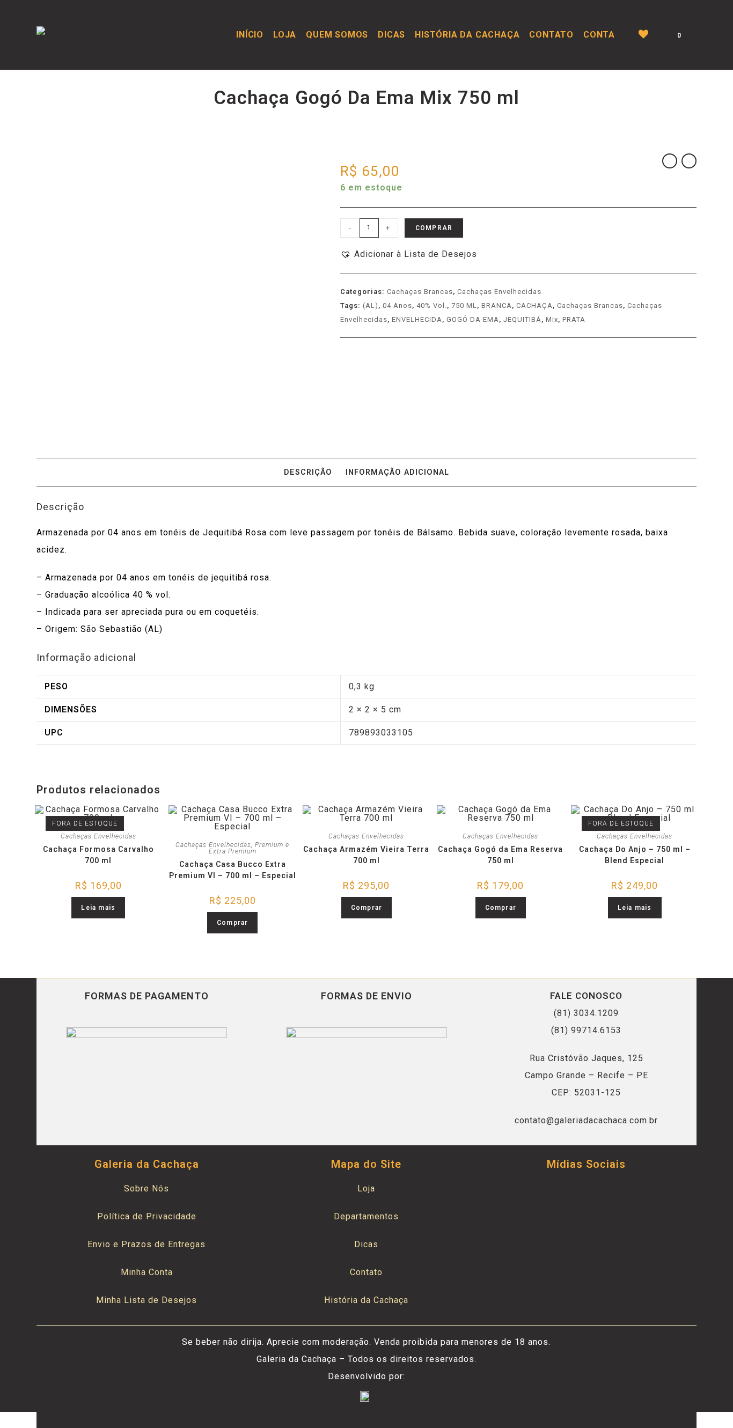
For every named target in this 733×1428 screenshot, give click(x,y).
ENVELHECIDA (417, 319)
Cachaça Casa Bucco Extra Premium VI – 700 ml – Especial (232, 870)
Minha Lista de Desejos (146, 1300)
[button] (408, 254)
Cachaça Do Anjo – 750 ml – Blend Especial (635, 855)
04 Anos (397, 305)
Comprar (433, 228)
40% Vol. (431, 305)
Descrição (308, 472)
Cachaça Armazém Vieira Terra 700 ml (366, 855)
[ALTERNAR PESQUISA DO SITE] (696, 35)
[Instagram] (599, 1193)
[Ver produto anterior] (669, 160)
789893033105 (381, 732)
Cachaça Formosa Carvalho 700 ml (98, 855)
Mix (552, 319)
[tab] (308, 473)
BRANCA (496, 305)
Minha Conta (147, 1272)
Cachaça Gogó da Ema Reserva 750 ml (500, 855)
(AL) (370, 305)
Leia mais (98, 907)
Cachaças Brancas (420, 292)
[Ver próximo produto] (689, 160)
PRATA (573, 319)
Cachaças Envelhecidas (499, 292)
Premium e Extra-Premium (249, 848)
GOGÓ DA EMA (472, 319)
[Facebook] (573, 1193)
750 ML (464, 305)
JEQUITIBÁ (522, 319)
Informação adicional (397, 472)
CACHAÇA (534, 305)
